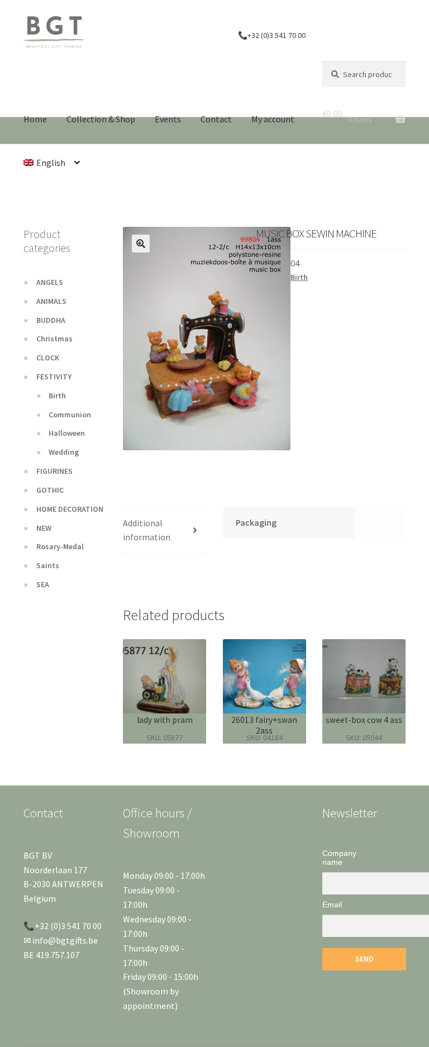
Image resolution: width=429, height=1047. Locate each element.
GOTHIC (50, 490)
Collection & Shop (100, 119)
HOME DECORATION (69, 509)
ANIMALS (51, 301)
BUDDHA (50, 320)
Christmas (54, 339)
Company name (339, 858)
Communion (70, 415)
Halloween (67, 433)
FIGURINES (54, 471)
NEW (43, 528)
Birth (299, 277)
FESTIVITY (54, 377)
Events (168, 119)
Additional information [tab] (146, 529)
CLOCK (47, 358)
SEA (42, 584)
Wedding (64, 452)
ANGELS (49, 282)
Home (35, 119)
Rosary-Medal (60, 546)
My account (272, 119)
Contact (216, 119)
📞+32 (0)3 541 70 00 (272, 35)
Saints (47, 565)
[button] (141, 244)
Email (332, 904)
